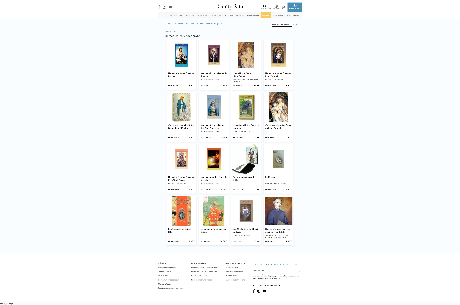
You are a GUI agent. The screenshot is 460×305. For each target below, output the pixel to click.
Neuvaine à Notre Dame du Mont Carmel (278, 75)
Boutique (265, 15)
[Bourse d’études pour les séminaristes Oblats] (278, 211)
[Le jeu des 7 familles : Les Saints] (214, 211)
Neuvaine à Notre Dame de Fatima (181, 75)
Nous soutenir (278, 15)
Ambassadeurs (253, 15)
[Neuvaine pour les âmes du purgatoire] (214, 159)
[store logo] (230, 7)
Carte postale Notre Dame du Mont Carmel (278, 127)
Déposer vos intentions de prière (204, 267)
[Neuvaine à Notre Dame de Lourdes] (246, 107)
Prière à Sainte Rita (199, 275)
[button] (282, 25)
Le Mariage (270, 177)
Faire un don (294, 9)
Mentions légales (165, 284)
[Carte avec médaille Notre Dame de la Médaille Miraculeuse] (181, 107)
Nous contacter (293, 15)
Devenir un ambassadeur (168, 280)
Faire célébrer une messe (201, 280)
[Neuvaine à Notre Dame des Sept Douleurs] (214, 107)
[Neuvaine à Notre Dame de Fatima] (181, 55)
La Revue (240, 15)
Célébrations (231, 275)
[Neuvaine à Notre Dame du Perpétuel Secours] (181, 159)
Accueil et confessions (235, 280)
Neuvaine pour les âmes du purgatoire (214, 179)
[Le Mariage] (278, 159)
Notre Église (202, 15)
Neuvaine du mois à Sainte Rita (204, 271)
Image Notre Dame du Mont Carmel (243, 75)
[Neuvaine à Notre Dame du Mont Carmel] (278, 55)
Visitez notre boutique (167, 267)
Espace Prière (216, 15)
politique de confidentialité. (272, 279)
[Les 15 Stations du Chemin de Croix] (246, 211)
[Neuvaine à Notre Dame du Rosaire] (214, 55)
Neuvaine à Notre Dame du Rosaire (214, 75)
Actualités (229, 15)
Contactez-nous (164, 271)
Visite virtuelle (232, 267)
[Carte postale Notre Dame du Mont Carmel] (278, 107)
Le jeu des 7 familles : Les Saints (213, 230)
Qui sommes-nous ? (174, 15)
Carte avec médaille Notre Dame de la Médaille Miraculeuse (181, 127)
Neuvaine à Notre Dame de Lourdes (246, 127)
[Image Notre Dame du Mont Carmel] (246, 55)
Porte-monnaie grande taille (244, 179)
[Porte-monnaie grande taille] (246, 159)
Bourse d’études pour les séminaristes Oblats (277, 230)
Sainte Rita (190, 15)
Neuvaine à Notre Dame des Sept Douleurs (212, 127)
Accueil (168, 24)
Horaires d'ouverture (234, 271)
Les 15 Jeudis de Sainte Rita (179, 230)
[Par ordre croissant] (296, 24)
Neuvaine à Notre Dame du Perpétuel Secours (181, 179)
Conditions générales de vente (170, 288)
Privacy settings (6, 303)
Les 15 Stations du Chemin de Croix (246, 230)
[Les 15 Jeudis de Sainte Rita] (181, 211)
